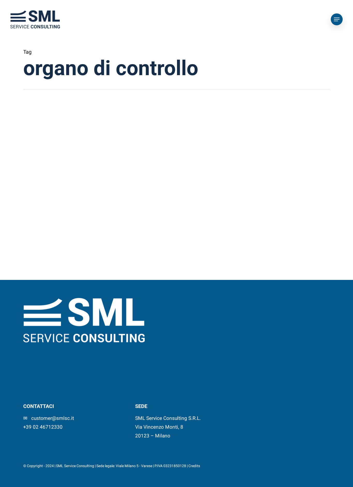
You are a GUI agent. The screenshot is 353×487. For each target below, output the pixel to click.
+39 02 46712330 (43, 427)
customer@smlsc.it (52, 418)
